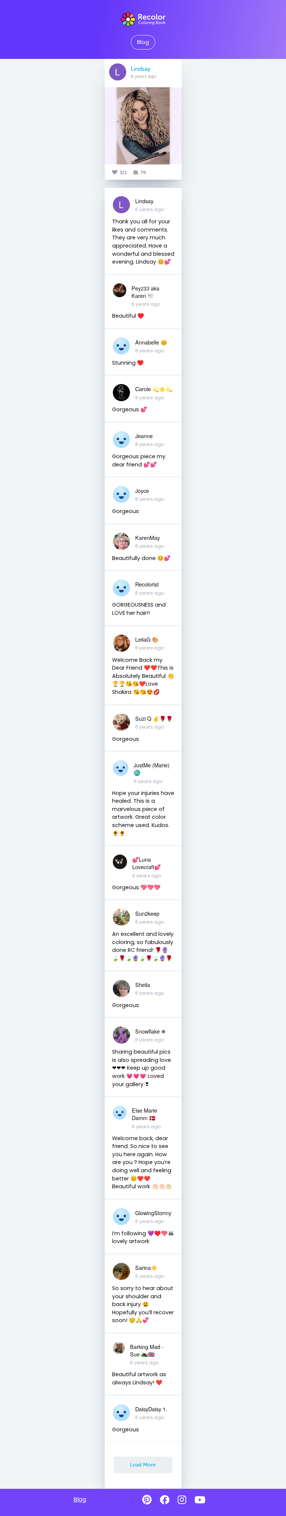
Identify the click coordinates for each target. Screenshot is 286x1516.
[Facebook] (164, 1500)
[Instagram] (182, 1500)
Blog (143, 42)
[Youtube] (199, 1500)
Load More (143, 1465)
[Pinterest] (147, 1500)
